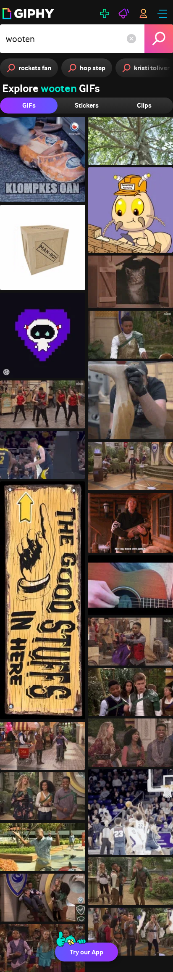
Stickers (87, 105)
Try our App (86, 952)
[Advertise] (124, 13)
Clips (144, 105)
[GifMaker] (105, 13)
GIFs (29, 105)
